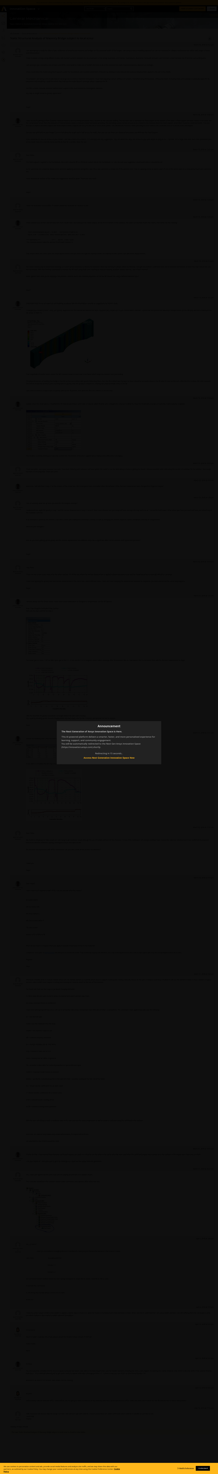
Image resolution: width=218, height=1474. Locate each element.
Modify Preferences (186, 1468)
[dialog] (109, 737)
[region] (109, 1468)
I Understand (203, 1468)
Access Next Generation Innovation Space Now (109, 758)
